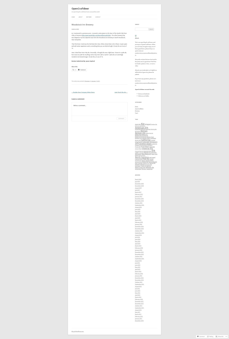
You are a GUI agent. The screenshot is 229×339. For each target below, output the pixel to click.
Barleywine (137, 131)
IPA (153, 150)
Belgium (137, 138)
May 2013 (137, 267)
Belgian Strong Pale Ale (141, 137)
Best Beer (88, 17)
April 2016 (137, 213)
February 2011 (139, 316)
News (136, 106)
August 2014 (138, 235)
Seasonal (145, 162)
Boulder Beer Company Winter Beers (83, 92)
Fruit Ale (138, 147)
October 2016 (138, 203)
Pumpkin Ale (138, 160)
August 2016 (138, 207)
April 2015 (137, 218)
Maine (146, 152)
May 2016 (137, 211)
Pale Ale (146, 159)
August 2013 (138, 261)
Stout (142, 164)
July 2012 (137, 288)
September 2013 (139, 258)
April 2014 (137, 243)
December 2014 (139, 226)
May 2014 (137, 241)
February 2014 (139, 248)
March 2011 (138, 314)
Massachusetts (152, 152)
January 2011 (138, 318)
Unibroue (148, 166)
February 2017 (139, 194)
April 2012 (137, 295)
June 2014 (137, 239)
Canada (153, 140)
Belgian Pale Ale (149, 133)
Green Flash (138, 149)
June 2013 (137, 265)
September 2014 (139, 233)
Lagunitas (141, 152)
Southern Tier (146, 163)
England (137, 145)
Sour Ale (140, 163)
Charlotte (138, 142)
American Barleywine (140, 126)
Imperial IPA (147, 148)
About (80, 17)
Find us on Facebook (143, 93)
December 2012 (139, 278)
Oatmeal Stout (138, 159)
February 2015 (139, 222)
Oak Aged (152, 157)
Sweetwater (138, 166)
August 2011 (138, 310)
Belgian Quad (138, 134)
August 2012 (138, 286)
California (145, 139)
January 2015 (138, 224)
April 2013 (137, 269)
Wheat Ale (150, 167)
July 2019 (137, 181)
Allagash (148, 124)
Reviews (87, 81)
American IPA (141, 127)
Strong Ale (148, 165)
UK (145, 166)
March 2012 (138, 297)
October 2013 (138, 256)
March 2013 (138, 271)
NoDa (136, 155)
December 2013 (139, 252)
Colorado (145, 142)
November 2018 (139, 186)
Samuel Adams (149, 160)
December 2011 (139, 301)
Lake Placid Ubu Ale (120, 92)
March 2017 (138, 192)
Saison (143, 160)
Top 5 (136, 113)
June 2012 (137, 291)
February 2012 (139, 299)
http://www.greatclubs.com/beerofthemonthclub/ (96, 35)
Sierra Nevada (152, 162)
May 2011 (137, 312)
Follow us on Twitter (143, 96)
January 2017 (138, 196)
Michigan (138, 154)
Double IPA (154, 144)
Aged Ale (137, 124)
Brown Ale (138, 140)
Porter (152, 159)
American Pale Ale (140, 129)
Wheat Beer (138, 169)
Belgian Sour (145, 134)
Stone (137, 164)
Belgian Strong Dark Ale (141, 135)
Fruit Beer (145, 146)
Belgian (144, 131)
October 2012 (138, 282)
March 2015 (138, 220)
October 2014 (138, 231)
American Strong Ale (151, 129)
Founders (149, 145)
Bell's (141, 138)
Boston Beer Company (149, 138)
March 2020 (138, 179)
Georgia (152, 147)
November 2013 (139, 254)
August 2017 (138, 188)
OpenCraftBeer (80, 8)
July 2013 (137, 263)
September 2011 (139, 308)
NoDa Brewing (141, 155)
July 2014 (137, 237)
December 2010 (139, 321)
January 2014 (138, 250)
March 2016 (138, 216)
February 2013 (139, 273)
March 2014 (138, 246)
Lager (137, 152)
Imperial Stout (147, 151)
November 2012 (139, 280)
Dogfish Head (145, 143)
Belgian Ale (140, 133)
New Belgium (146, 154)
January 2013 (138, 276)
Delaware (153, 142)
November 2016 (139, 201)
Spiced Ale (152, 163)
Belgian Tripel (150, 137)
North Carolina (142, 157)
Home (73, 17)
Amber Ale (154, 124)
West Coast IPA (140, 168)
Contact (97, 17)
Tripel (142, 166)
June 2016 (137, 209)
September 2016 (139, 205)
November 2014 (139, 228)
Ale (143, 124)
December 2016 (139, 198)
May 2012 (137, 293)
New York (154, 154)
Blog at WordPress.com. (78, 331)
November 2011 (139, 303)
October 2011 (138, 306)
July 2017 (137, 190)
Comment (121, 118)
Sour (136, 163)
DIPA (137, 143)
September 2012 (139, 284)
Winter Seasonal (147, 169)
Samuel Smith (138, 162)
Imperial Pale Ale (139, 151)
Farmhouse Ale (143, 145)
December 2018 (139, 183)
